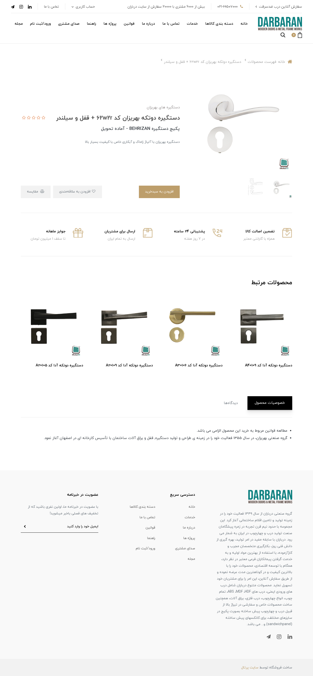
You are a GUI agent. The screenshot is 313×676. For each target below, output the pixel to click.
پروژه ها (109, 23)
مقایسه (33, 191)
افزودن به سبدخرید (159, 191)
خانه (244, 23)
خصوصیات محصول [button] (270, 403)
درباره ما (148, 23)
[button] (296, 35)
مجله (19, 23)
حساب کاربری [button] (85, 6)
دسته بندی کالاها (219, 23)
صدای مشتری (68, 23)
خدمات (192, 23)
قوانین (129, 23)
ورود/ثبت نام (40, 23)
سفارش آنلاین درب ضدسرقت (280, 6)
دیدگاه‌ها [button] (231, 403)
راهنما (91, 23)
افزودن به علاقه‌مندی (75, 191)
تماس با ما (51, 6)
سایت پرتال (249, 667)
